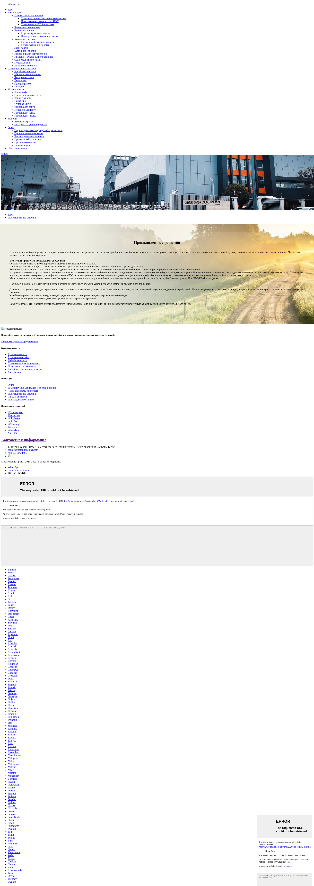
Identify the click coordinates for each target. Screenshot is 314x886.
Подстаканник (22, 62)
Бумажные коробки (25, 50)
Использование (16, 89)
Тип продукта (15, 12)
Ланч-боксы (21, 47)
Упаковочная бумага (25, 65)
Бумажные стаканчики (27, 27)
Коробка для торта (24, 106)
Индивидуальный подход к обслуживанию (38, 130)
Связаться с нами (17, 148)
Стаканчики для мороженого (24, 363)
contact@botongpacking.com (23, 449)
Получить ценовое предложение (19, 341)
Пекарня (19, 86)
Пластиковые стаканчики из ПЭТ (40, 21)
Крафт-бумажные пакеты (35, 45)
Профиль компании (25, 142)
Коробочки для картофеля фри (31, 53)
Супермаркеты (22, 83)
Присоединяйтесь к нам (27, 139)
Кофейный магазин (25, 71)
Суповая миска (22, 103)
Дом (10, 9)
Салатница (20, 100)
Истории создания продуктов (30, 124)
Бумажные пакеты (24, 39)
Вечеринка (20, 80)
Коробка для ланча (24, 112)
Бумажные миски (24, 30)
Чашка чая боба (23, 98)
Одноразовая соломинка (28, 59)
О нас (11, 127)
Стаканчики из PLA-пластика (37, 24)
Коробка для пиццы (25, 115)
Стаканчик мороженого (27, 95)
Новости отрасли (24, 121)
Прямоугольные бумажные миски (40, 36)
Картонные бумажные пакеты (37, 42)
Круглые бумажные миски (35, 33)
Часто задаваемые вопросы (29, 136)
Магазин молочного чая (27, 74)
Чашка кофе (20, 92)
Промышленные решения (28, 133)
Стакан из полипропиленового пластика (43, 18)
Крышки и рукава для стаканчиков (33, 56)
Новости (12, 118)
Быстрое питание (24, 77)
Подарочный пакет (25, 109)
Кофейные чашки (17, 360)
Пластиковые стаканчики (28, 15)
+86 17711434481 (17, 452)
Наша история (22, 145)
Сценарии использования (22, 68)
